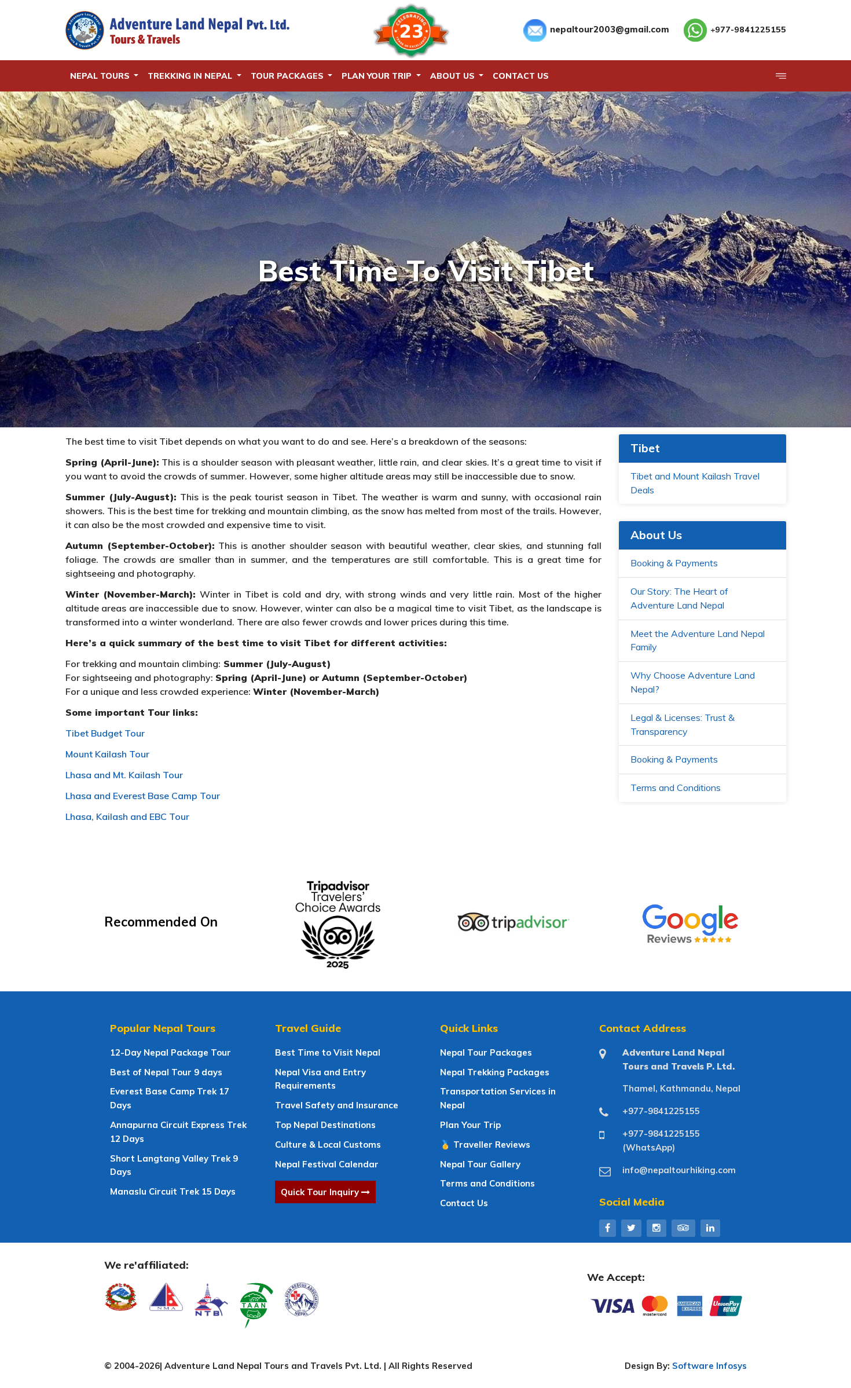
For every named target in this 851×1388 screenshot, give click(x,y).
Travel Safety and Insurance (336, 1105)
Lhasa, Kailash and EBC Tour (127, 816)
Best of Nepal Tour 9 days (166, 1072)
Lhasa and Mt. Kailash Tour (124, 775)
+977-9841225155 (748, 29)
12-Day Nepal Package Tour (170, 1052)
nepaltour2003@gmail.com (609, 29)
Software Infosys (709, 1365)
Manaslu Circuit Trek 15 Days (173, 1191)
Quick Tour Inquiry (321, 1191)
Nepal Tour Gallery (480, 1164)
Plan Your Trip (470, 1124)
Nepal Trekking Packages (494, 1072)
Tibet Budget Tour (105, 733)
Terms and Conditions (675, 787)
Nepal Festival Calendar (327, 1164)
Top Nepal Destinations (325, 1124)
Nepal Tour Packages (486, 1052)
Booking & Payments (674, 563)
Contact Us (464, 1202)
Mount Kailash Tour (107, 754)
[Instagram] (656, 1227)
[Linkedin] (710, 1227)
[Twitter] (631, 1227)
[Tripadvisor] (683, 1227)
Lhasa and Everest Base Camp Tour (142, 795)
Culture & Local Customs (328, 1144)
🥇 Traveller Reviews (485, 1144)
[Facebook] (607, 1227)
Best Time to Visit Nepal (327, 1052)
